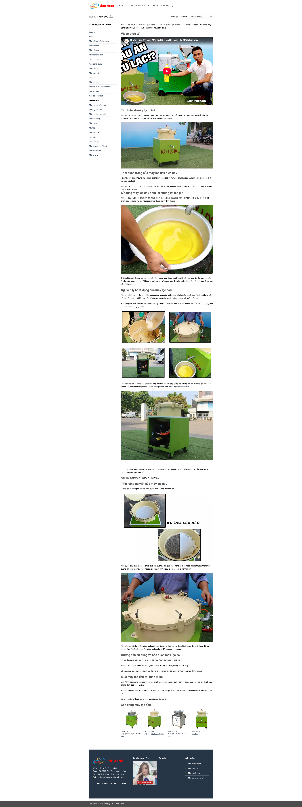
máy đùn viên (94, 78)
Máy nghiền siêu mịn (97, 114)
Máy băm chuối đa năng (99, 41)
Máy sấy (92, 128)
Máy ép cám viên (194, 764)
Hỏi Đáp (154, 6)
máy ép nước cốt (96, 96)
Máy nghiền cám (194, 773)
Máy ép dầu (94, 91)
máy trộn (92, 137)
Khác (91, 36)
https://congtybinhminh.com (111, 777)
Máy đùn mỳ (94, 73)
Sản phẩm (134, 6)
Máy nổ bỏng (94, 119)
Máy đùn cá (94, 68)
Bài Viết (145, 6)
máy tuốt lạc (94, 141)
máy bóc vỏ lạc (95, 59)
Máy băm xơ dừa (96, 55)
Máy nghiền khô (95, 109)
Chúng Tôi (164, 6)
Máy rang (93, 123)
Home (92, 16)
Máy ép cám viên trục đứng (100, 87)
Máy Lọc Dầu (196, 734)
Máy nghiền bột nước (97, 105)
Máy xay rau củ (95, 150)
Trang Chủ (123, 6)
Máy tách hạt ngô (96, 132)
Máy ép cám (94, 82)
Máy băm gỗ (94, 50)
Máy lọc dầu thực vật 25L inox (177, 735)
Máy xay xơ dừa (95, 155)
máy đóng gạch (95, 64)
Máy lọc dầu (94, 100)
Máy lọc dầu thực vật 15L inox (130, 735)
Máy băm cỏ (94, 46)
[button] (172, 5)
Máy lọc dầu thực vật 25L (154, 734)
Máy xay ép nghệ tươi (98, 146)
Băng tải (92, 32)
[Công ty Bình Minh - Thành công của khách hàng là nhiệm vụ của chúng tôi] (102, 6)
